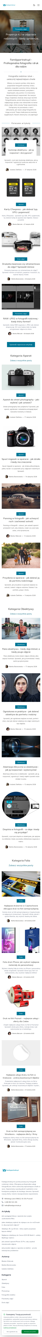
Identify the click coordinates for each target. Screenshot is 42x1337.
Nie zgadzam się (12, 1331)
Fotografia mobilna (8, 1295)
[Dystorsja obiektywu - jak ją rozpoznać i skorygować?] (21, 141)
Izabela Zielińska (7, 1269)
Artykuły (6, 1211)
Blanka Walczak (7, 1261)
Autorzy (5, 1256)
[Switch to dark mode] (34, 5)
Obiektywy (21, 145)
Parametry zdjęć (21, 29)
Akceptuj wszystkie (30, 1331)
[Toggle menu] (38, 5)
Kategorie (6, 1275)
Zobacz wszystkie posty (21, 360)
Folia (21, 901)
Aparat (21, 204)
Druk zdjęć (21, 259)
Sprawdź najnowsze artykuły (21, 344)
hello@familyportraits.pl (13, 1205)
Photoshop (5, 1291)
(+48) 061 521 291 (11, 1202)
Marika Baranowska (9, 1265)
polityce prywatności (10, 1327)
